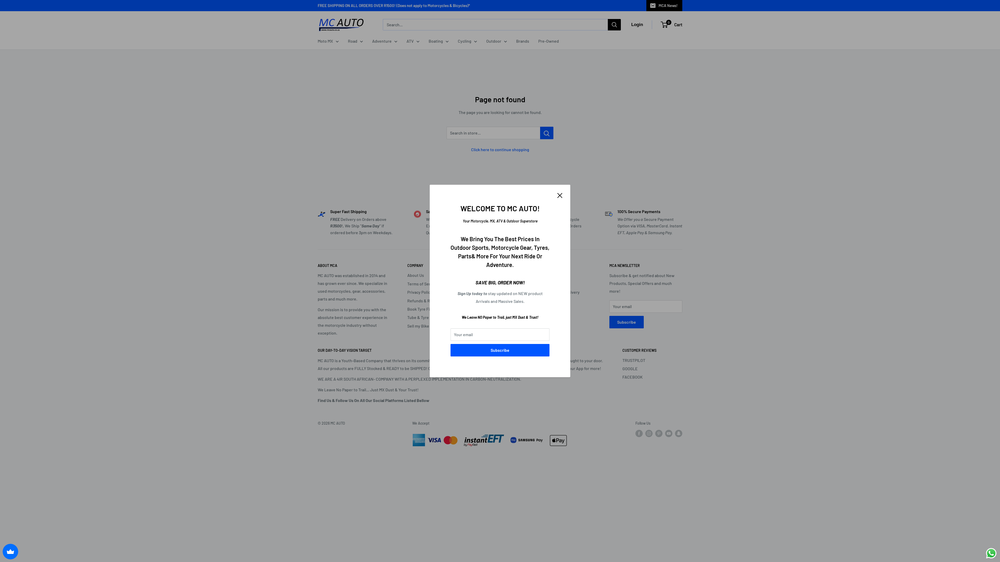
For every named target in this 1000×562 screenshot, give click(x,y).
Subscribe (500, 350)
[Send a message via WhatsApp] (991, 553)
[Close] (559, 195)
